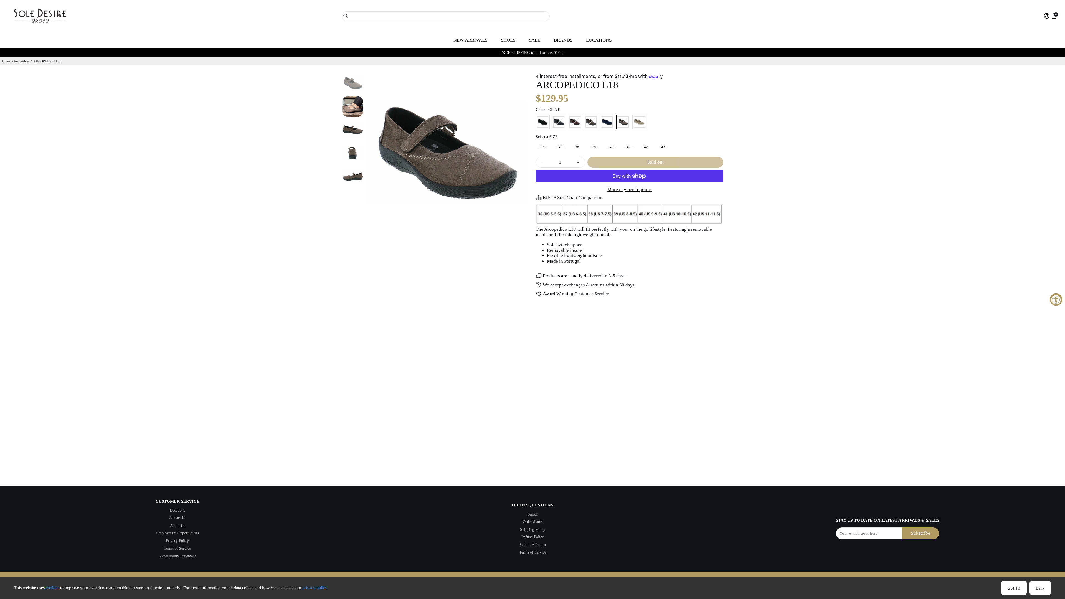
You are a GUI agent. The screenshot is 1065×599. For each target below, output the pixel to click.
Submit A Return (532, 545)
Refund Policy (532, 537)
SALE (534, 40)
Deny (1040, 588)
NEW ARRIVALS (470, 40)
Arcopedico (21, 61)
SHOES (508, 40)
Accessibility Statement (177, 556)
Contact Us (177, 518)
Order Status (532, 522)
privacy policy (314, 587)
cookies (52, 587)
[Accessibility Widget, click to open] (1056, 299)
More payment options (629, 189)
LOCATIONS (599, 40)
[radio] (543, 122)
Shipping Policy (532, 529)
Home (6, 61)
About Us (177, 526)
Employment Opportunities (177, 533)
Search (532, 514)
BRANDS (563, 40)
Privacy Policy (177, 541)
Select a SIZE (547, 137)
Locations (177, 510)
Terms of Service (177, 548)
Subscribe (920, 533)
